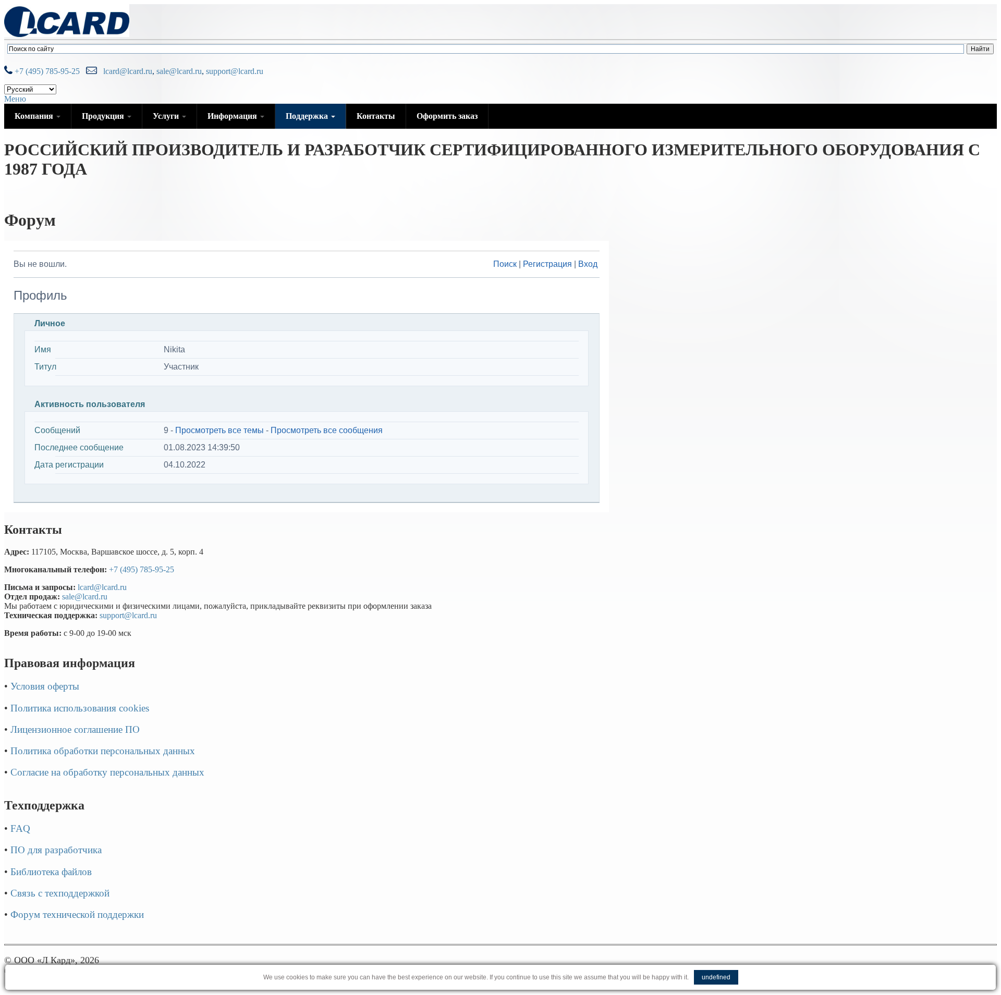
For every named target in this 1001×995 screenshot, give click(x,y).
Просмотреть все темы (219, 430)
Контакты (376, 116)
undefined (716, 977)
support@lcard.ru (234, 71)
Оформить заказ (447, 116)
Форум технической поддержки (77, 914)
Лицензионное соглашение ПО (75, 729)
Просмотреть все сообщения (327, 430)
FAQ (20, 828)
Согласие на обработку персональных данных (107, 772)
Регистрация (547, 264)
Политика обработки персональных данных (102, 750)
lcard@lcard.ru (125, 71)
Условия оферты (44, 686)
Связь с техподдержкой (59, 893)
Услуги (167, 116)
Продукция (104, 116)
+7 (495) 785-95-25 (46, 71)
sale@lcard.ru (179, 71)
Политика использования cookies (79, 708)
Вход (587, 264)
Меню (15, 98)
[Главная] (66, 34)
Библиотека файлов (51, 871)
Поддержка (308, 116)
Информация (233, 116)
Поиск (505, 264)
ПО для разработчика (56, 849)
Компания (35, 116)
